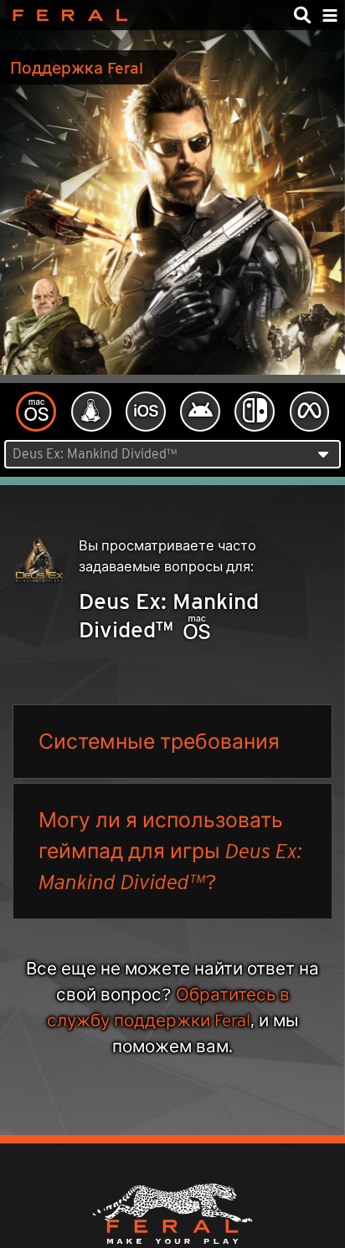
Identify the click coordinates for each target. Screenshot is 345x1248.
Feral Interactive (65, 15)
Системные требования (159, 741)
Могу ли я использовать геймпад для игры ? (170, 850)
